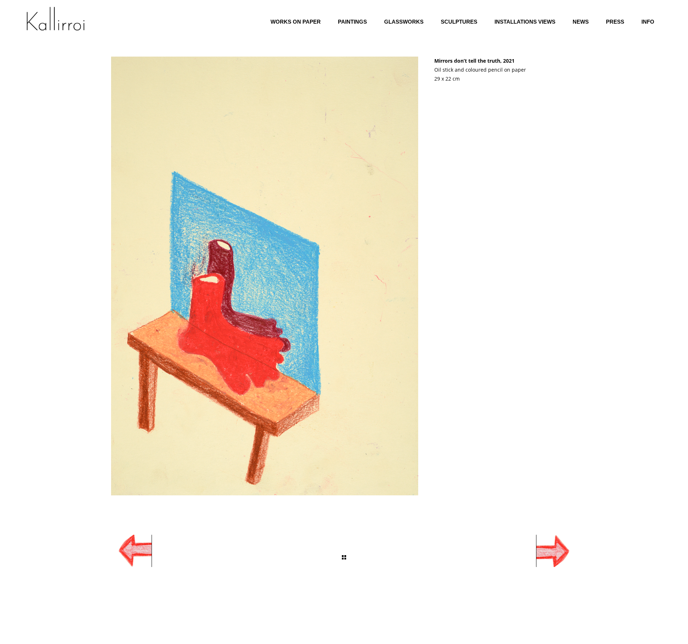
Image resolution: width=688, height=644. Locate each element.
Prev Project (127, 551)
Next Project (561, 551)
